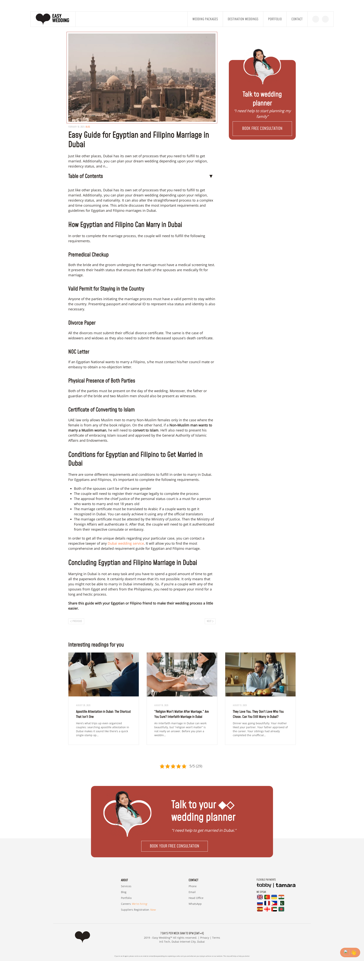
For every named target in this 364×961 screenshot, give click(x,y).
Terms (216, 937)
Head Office (196, 898)
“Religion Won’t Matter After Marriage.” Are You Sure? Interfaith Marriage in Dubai (181, 714)
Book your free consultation (174, 846)
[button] (262, 128)
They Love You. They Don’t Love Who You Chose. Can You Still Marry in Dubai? (258, 714)
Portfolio (275, 19)
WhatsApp (195, 904)
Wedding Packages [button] (205, 19)
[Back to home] (53, 19)
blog (88, 126)
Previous (77, 621)
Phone (193, 886)
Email (192, 892)
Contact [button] (297, 19)
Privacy (204, 937)
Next (209, 621)
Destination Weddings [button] (243, 19)
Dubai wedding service (125, 543)
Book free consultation (262, 129)
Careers (134, 904)
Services (126, 886)
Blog (123, 892)
